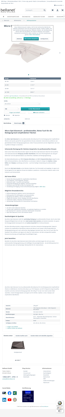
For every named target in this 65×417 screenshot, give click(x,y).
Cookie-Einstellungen (49, 380)
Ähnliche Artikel (8, 335)
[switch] (59, 411)
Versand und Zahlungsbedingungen (29, 374)
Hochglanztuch (18, 352)
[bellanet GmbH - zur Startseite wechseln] (8, 11)
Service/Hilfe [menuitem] (59, 5)
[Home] (3, 17)
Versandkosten (44, 406)
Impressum (46, 382)
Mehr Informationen (34, 34)
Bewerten (17, 115)
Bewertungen (19, 123)
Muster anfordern (39, 112)
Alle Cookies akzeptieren (31, 38)
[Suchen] (44, 10)
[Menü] (62, 401)
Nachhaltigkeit (47, 373)
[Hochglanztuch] (17, 345)
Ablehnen (19, 38)
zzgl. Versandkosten (13, 96)
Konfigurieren (44, 38)
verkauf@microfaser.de (8, 379)
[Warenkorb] (62, 10)
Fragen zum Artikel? (14, 112)
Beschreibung (7, 123)
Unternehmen (47, 371)
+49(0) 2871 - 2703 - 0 (10, 377)
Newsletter (46, 375)
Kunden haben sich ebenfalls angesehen (41, 335)
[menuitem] (35, 10)
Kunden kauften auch (21, 335)
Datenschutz (46, 377)
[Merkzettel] (52, 10)
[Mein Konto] (57, 10)
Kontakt (25, 371)
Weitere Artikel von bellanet (14, 328)
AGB (44, 378)
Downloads (26, 377)
